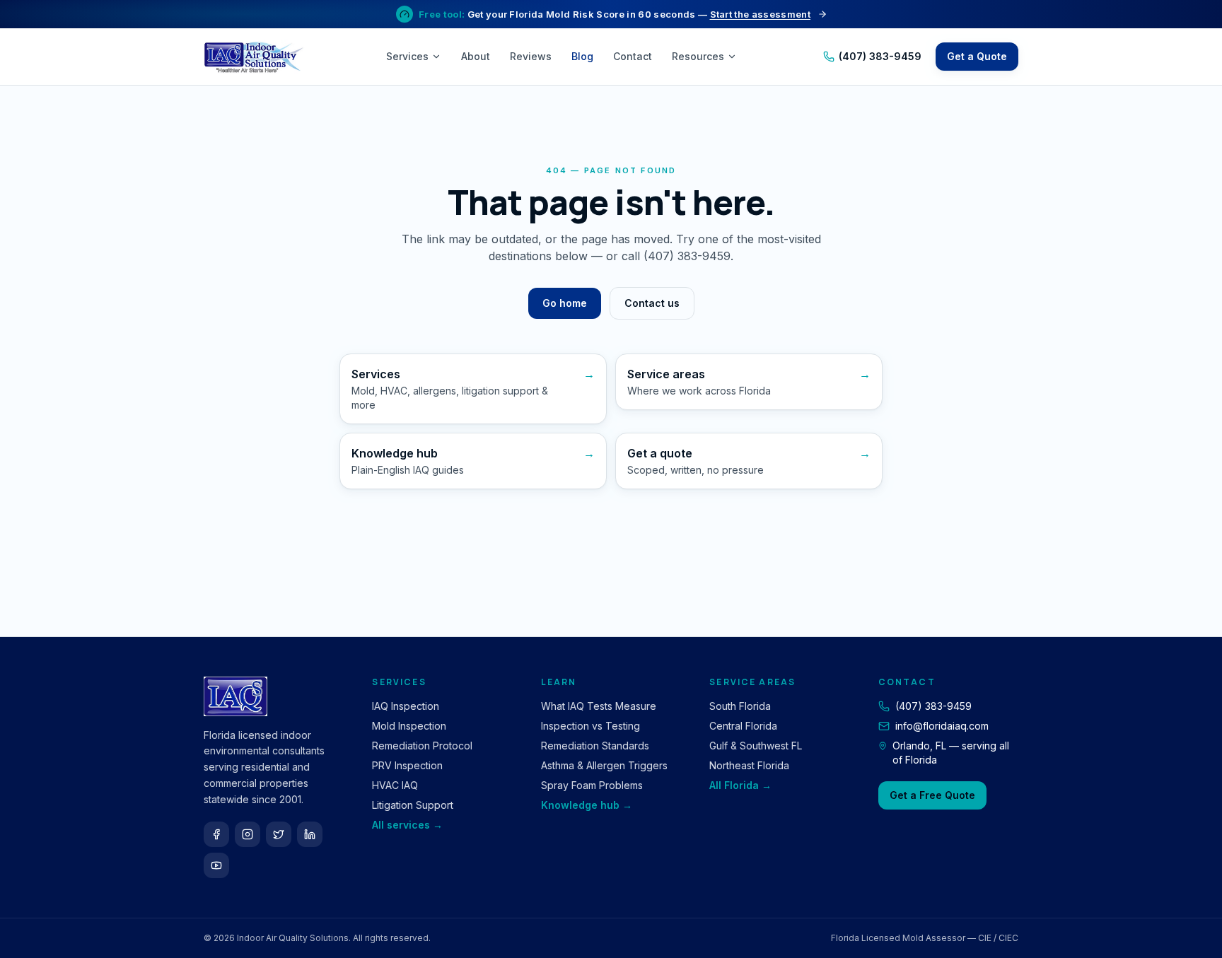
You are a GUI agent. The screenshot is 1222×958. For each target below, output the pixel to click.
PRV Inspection (407, 765)
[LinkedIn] (309, 834)
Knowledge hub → (586, 805)
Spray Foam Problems (592, 785)
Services (407, 56)
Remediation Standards (595, 746)
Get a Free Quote (932, 795)
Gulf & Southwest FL (755, 746)
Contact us (652, 303)
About (475, 56)
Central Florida (743, 726)
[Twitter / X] (278, 834)
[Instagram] (247, 834)
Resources (698, 56)
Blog (582, 56)
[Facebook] (216, 834)
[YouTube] (216, 865)
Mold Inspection (409, 726)
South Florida (740, 706)
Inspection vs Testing (590, 726)
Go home (564, 303)
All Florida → (740, 785)
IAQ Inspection (405, 706)
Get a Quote (977, 56)
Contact (632, 56)
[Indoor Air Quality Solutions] (256, 57)
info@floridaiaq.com (942, 726)
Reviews (531, 56)
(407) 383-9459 (880, 56)
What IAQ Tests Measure (598, 706)
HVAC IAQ (395, 785)
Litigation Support (412, 805)
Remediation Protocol (422, 746)
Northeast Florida (749, 765)
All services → (407, 825)
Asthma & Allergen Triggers (604, 765)
